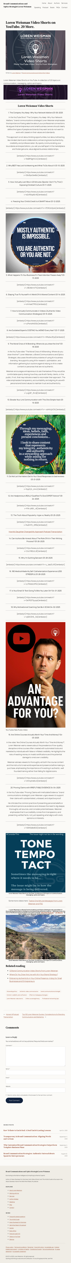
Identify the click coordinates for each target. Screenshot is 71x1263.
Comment (9, 1045)
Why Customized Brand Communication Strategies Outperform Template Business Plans (30, 1146)
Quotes (11, 1228)
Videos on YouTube (14, 1236)
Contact (11, 1207)
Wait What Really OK (47, 913)
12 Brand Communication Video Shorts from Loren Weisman (33, 970)
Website (8, 1086)
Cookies (56, 1247)
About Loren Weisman (15, 1190)
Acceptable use (49, 1247)
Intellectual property (11, 1249)
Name (8, 1069)
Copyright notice (39, 1247)
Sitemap (11, 1239)
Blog (10, 1205)
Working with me (14, 1193)
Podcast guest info (14, 1234)
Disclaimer (30, 1247)
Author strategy (13, 1199)
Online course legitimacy (33, 998)
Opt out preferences (48, 1249)
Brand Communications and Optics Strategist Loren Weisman (28, 1171)
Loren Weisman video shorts (15, 998)
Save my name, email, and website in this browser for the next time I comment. (30, 1095)
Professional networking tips (50, 998)
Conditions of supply (36, 1249)
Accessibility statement (19, 1251)
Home (44, 3)
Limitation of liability (23, 1249)
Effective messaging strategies (38, 995)
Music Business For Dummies (17, 1222)
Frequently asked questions (17, 1216)
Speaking (12, 1202)
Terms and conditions (20, 1247)
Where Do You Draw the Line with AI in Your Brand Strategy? (33, 974)
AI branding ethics (12, 991)
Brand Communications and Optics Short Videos (36, 73)
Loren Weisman (16, 73)
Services (11, 1196)
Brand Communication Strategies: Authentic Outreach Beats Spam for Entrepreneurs (29, 1154)
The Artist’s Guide (14, 1219)
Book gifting (12, 1231)
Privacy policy (10, 1247)
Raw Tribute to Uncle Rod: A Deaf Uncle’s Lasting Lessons (27, 1130)
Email (8, 1077)
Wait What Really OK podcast (17, 1225)
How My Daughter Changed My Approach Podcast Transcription (35, 531)
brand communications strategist (50, 991)
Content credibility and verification (17, 995)
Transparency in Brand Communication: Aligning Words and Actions (27, 1137)
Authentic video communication (29, 991)
